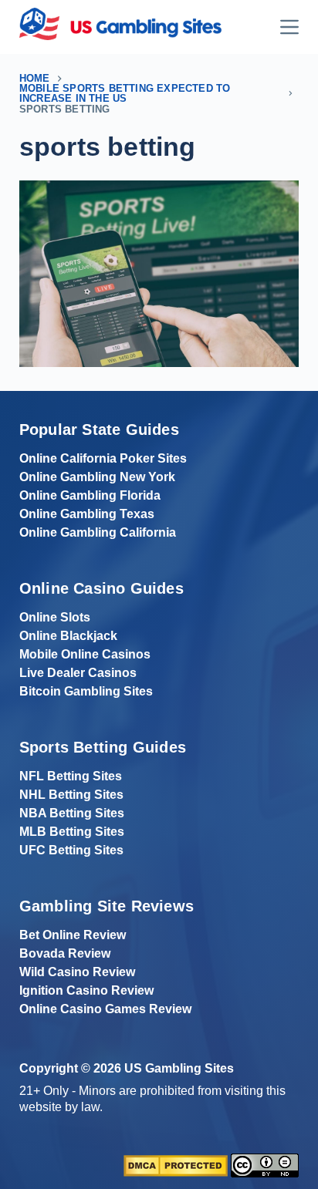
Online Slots (54, 617)
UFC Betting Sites (71, 850)
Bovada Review (64, 953)
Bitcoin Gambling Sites (86, 691)
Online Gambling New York (97, 476)
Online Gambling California (97, 532)
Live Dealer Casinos (78, 672)
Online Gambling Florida (90, 495)
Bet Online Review (72, 934)
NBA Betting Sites (71, 813)
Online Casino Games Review (105, 1009)
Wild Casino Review (77, 971)
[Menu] (289, 27)
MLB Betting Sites (71, 831)
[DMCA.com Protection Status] (175, 1164)
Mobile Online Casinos (85, 654)
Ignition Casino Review (86, 990)
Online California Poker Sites (103, 458)
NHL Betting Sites (71, 794)
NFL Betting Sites (70, 776)
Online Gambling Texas (86, 513)
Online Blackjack (68, 635)
